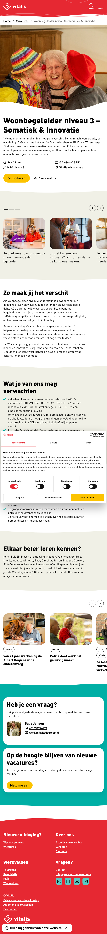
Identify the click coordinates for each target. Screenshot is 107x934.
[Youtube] (77, 881)
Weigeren (19, 497)
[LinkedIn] (68, 881)
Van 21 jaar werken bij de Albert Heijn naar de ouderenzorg (22, 660)
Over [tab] (88, 443)
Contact (60, 869)
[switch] (40, 486)
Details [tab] (53, 443)
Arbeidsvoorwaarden (69, 842)
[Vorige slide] (92, 208)
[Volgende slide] (100, 208)
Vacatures (22, 21)
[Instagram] (59, 881)
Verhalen (61, 846)
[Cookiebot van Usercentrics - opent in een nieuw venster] (91, 435)
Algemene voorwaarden (18, 904)
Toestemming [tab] (18, 443)
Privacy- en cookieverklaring (21, 900)
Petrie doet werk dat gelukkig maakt (65, 658)
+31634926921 (38, 728)
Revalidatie (10, 874)
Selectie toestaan (53, 497)
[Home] (14, 6)
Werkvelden (11, 883)
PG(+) (6, 878)
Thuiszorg (9, 869)
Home (7, 21)
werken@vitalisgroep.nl (44, 732)
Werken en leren (13, 842)
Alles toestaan (87, 497)
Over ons (61, 851)
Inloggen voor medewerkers (73, 874)
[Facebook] (85, 881)
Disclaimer (10, 909)
